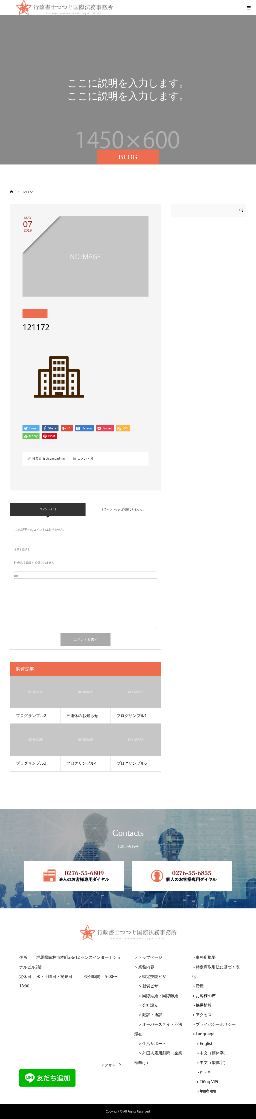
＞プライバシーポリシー (214, 1024)
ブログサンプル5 (131, 763)
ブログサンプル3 (31, 763)
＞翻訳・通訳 (148, 1014)
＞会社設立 (146, 1005)
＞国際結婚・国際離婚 (156, 995)
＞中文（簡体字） (210, 1053)
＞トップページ (148, 957)
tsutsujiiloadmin (54, 458)
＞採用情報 (202, 1005)
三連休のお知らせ (82, 715)
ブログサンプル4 (81, 763)
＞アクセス (202, 1014)
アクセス (108, 1064)
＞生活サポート (150, 1043)
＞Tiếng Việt (205, 1081)
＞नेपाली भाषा (204, 1091)
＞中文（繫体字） (210, 1062)
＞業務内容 (144, 967)
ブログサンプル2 (31, 715)
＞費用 (198, 986)
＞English (203, 1043)
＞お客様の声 (204, 995)
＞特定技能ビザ (150, 976)
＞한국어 (202, 1072)
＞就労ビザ (146, 986)
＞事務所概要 (204, 957)
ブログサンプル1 (131, 715)
